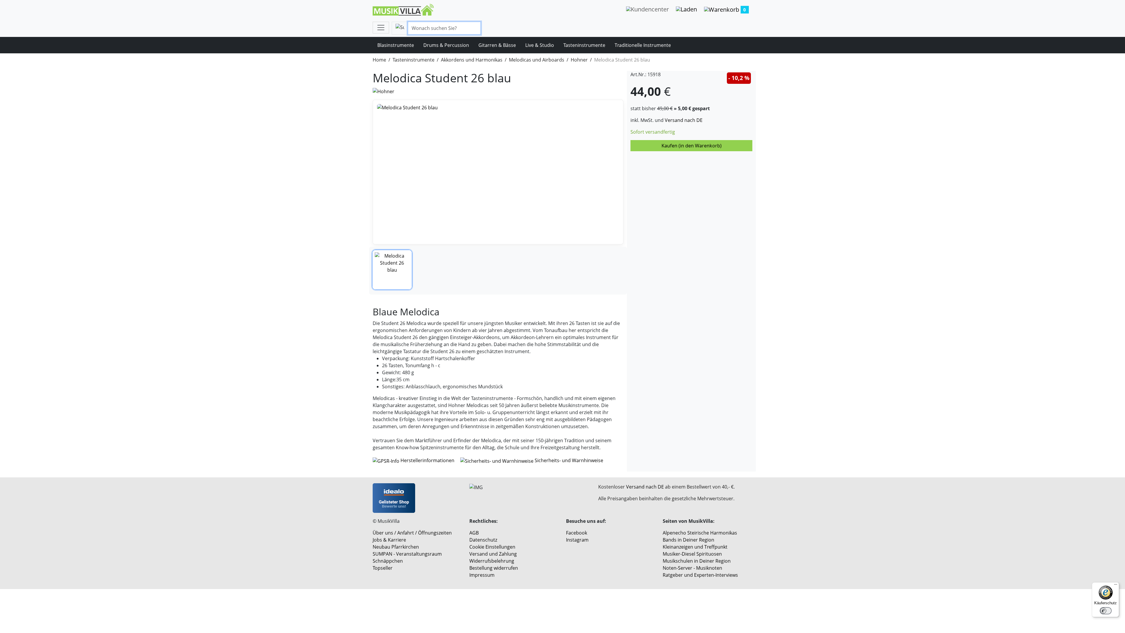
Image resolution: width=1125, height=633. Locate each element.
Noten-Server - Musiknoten (692, 568)
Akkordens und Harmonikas (471, 60)
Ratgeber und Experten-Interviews (700, 575)
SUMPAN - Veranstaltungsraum (407, 554)
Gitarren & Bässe (497, 45)
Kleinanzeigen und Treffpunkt (695, 547)
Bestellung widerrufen (493, 568)
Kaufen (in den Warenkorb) (692, 145)
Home (379, 60)
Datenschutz (483, 540)
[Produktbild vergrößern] (498, 172)
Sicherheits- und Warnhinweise (568, 460)
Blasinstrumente (395, 45)
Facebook (576, 533)
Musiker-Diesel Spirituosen (692, 554)
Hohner (579, 60)
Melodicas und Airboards (536, 60)
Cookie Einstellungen (492, 547)
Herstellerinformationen (427, 460)
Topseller (383, 568)
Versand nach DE (684, 120)
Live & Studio (539, 45)
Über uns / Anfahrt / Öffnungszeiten (412, 533)
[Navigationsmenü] (381, 27)
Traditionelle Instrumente (643, 45)
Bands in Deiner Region (688, 540)
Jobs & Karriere (389, 540)
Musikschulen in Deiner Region (697, 561)
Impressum (482, 575)
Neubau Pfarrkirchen (396, 547)
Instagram (577, 540)
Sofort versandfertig (652, 132)
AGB (474, 533)
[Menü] (1115, 585)
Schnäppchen (388, 561)
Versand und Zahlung (493, 554)
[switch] (1106, 610)
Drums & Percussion (446, 45)
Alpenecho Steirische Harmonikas (700, 533)
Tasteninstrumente (584, 45)
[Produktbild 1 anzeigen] (392, 270)
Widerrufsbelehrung (491, 561)
